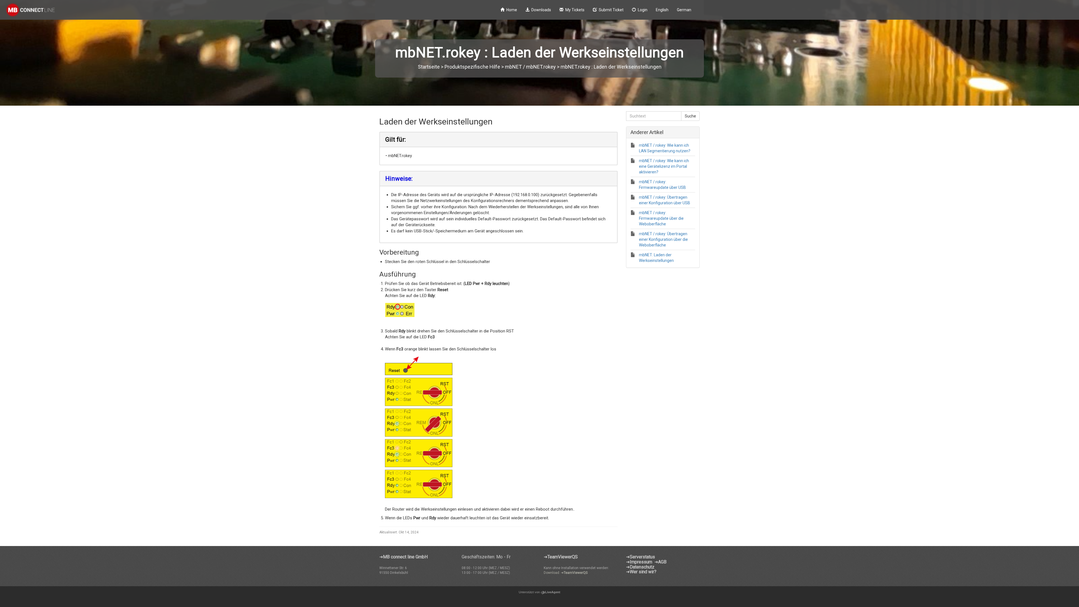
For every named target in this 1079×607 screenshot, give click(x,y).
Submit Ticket (611, 10)
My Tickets (574, 10)
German (684, 10)
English (662, 10)
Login (642, 10)
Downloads (541, 10)
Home (511, 10)
